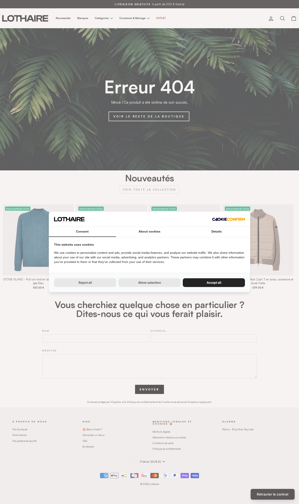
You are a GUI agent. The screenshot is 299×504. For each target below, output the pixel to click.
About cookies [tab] (149, 231)
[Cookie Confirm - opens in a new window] (228, 219)
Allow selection (149, 282)
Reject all (85, 282)
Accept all (214, 282)
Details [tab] (216, 231)
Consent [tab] (82, 231)
